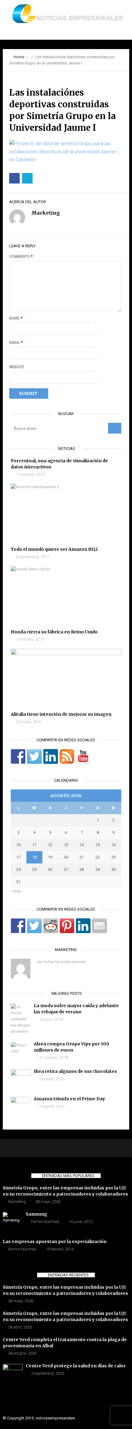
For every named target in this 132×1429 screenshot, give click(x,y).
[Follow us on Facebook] (18, 756)
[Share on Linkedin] (83, 925)
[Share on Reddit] (50, 925)
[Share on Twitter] (34, 925)
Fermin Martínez (45, 1221)
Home (19, 57)
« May (16, 891)
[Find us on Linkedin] (50, 756)
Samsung (36, 1214)
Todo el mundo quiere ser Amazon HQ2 (54, 549)
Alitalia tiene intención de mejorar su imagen (61, 714)
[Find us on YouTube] (83, 756)
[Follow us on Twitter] (34, 756)
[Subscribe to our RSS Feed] (67, 756)
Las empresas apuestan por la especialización (55, 1241)
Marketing (17, 1201)
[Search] (114, 428)
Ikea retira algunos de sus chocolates (75, 1071)
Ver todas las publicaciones (61, 961)
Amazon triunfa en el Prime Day (69, 1099)
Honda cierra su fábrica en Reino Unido (54, 632)
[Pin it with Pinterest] (67, 925)
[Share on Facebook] (18, 925)
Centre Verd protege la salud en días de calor (76, 1366)
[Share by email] (99, 925)
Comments (21, 256)
